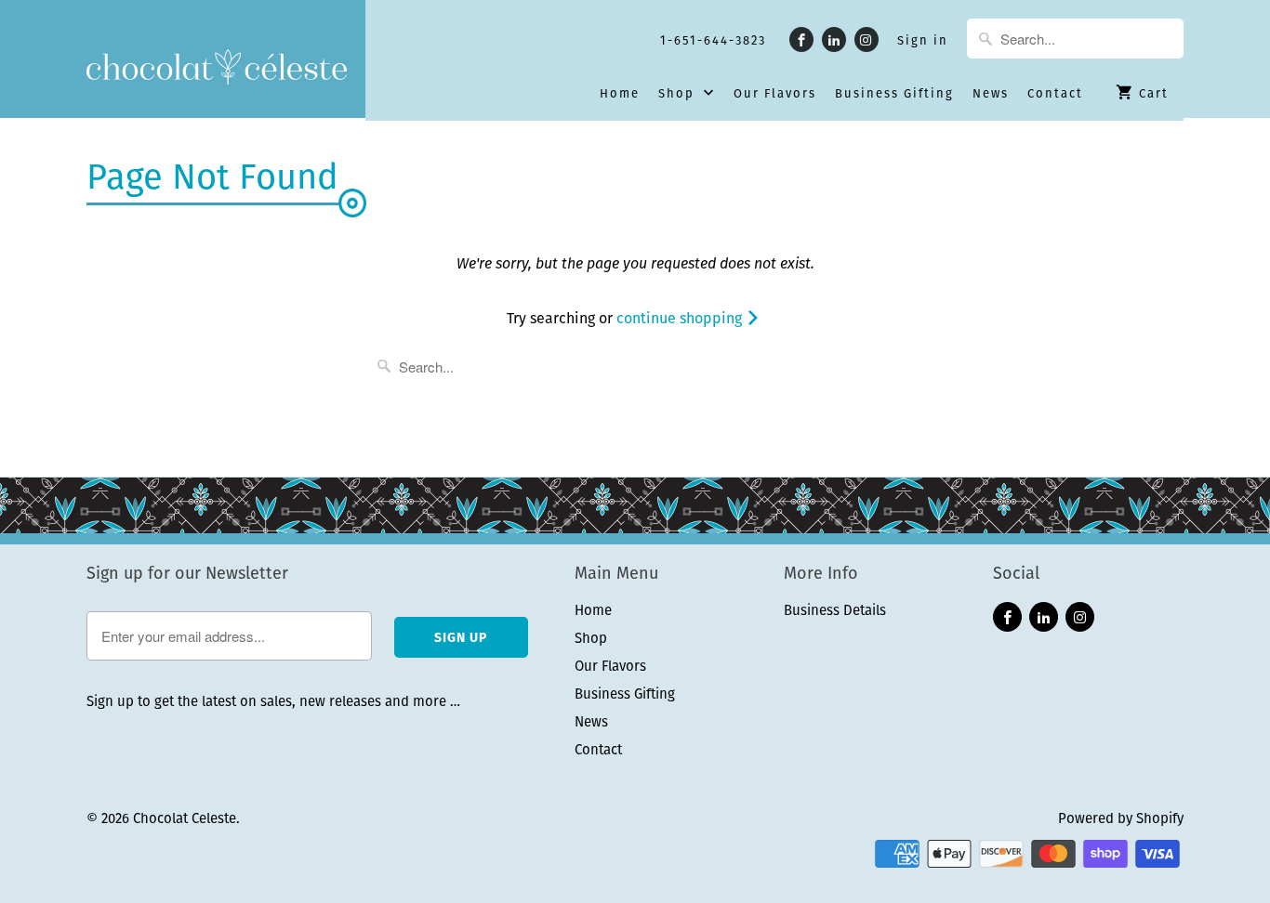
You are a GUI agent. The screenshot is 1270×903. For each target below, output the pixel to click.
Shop (678, 93)
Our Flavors (775, 93)
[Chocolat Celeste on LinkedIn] (834, 39)
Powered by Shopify (1121, 818)
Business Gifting (894, 93)
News (990, 93)
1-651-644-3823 (713, 41)
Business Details (835, 610)
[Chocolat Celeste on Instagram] (866, 39)
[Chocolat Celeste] (216, 69)
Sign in (922, 41)
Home (620, 93)
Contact (1055, 93)
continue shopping (681, 318)
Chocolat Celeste (184, 818)
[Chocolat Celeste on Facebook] (801, 39)
